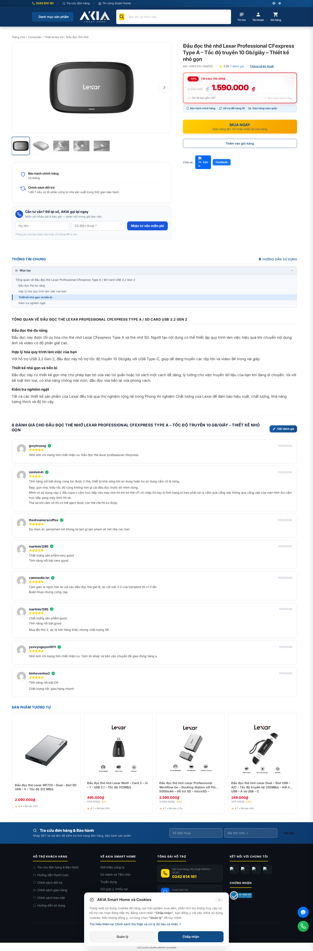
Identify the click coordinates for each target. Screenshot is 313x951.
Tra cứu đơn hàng (78, 3)
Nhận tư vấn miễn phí (147, 226)
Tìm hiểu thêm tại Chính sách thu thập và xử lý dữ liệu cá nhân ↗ (135, 924)
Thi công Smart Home (116, 3)
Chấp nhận (190, 937)
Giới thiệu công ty (112, 867)
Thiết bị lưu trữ (54, 37)
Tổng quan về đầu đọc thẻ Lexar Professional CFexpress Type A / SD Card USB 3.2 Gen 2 (75, 279)
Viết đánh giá (285, 428)
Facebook (222, 162)
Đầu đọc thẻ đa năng (32, 285)
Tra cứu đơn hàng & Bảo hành (58, 867)
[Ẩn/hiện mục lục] (292, 271)
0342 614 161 (45, 3)
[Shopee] (267, 869)
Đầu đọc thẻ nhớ (77, 37)
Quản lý (122, 937)
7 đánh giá (237, 66)
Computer (35, 37)
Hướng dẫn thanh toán (53, 875)
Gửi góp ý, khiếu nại (114, 889)
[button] (164, 87)
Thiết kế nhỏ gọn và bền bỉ (35, 297)
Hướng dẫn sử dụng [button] (280, 259)
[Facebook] (234, 869)
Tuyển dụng (108, 882)
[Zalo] (256, 869)
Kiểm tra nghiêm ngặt (32, 303)
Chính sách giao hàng (52, 890)
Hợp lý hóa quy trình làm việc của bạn (42, 291)
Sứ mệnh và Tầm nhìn (115, 874)
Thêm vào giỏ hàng (240, 143)
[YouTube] (245, 869)
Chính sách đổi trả (49, 882)
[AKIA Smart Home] (95, 16)
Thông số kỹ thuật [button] (262, 66)
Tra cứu (288, 833)
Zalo (205, 162)
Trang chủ (18, 37)
